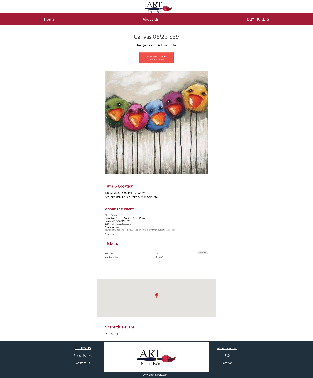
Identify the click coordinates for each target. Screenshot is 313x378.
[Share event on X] (112, 334)
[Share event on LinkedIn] (118, 334)
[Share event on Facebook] (106, 334)
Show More (109, 234)
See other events (156, 59)
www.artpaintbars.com (155, 374)
